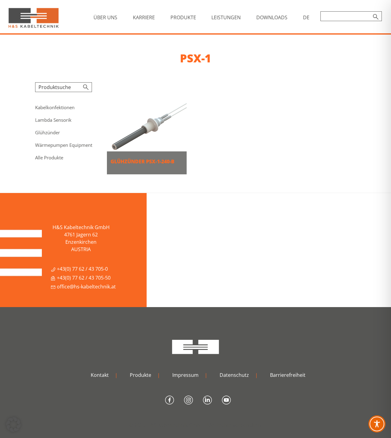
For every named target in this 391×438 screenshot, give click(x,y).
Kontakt (100, 375)
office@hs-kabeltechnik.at (86, 286)
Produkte (140, 375)
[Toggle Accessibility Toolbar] (377, 424)
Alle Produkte (49, 157)
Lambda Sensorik (53, 120)
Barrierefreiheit (287, 375)
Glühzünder (47, 132)
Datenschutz (234, 375)
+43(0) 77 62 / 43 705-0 (82, 268)
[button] (13, 424)
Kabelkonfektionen (55, 107)
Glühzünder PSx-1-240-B (142, 161)
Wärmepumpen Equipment (63, 145)
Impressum (185, 375)
